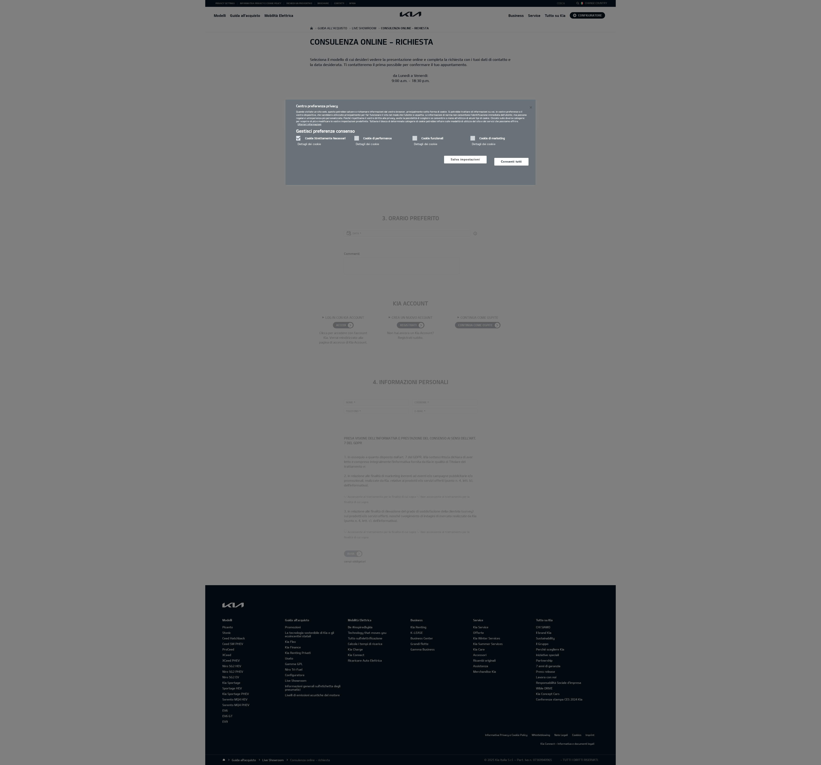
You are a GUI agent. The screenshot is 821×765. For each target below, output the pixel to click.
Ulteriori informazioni (309, 124)
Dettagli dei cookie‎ (309, 144)
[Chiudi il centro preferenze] (531, 107)
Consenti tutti (511, 161)
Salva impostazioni (465, 159)
